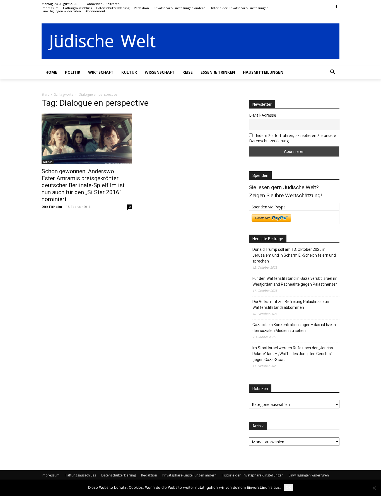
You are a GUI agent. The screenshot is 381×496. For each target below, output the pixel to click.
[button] (179, 7)
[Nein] (374, 488)
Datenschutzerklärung (118, 475)
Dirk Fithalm (52, 206)
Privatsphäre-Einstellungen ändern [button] (189, 475)
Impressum (50, 475)
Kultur (47, 162)
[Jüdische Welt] (190, 41)
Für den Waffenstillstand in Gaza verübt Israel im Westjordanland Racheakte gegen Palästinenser (294, 281)
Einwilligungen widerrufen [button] (309, 475)
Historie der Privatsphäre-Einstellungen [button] (252, 475)
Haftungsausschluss (80, 475)
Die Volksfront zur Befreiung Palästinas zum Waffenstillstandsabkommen (291, 304)
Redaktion (149, 475)
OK (288, 487)
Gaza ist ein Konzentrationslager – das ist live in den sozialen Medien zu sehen (294, 327)
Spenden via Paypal (269, 207)
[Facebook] (336, 7)
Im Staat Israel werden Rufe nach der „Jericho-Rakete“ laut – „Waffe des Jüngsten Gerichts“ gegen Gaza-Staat (293, 354)
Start (45, 94)
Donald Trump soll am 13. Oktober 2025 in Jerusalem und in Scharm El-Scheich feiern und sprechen (294, 255)
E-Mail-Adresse (262, 115)
